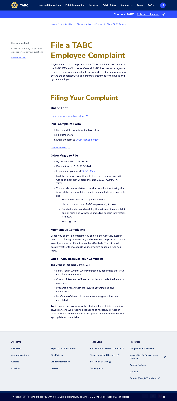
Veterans (55, 368)
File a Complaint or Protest (89, 24)
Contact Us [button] (126, 5)
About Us (16, 341)
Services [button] (93, 5)
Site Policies (57, 355)
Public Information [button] (74, 5)
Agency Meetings (20, 355)
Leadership (16, 348)
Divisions (15, 368)
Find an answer (18, 57)
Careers (15, 361)
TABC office (88, 171)
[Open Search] (163, 5)
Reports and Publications (63, 348)
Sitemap (134, 371)
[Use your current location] (164, 14)
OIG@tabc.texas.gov (87, 139)
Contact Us (66, 24)
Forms (140, 5)
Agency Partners (138, 365)
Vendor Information (60, 361)
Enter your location (148, 14)
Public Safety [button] (109, 5)
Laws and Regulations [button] (49, 5)
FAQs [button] (151, 5)
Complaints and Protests (142, 348)
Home (54, 24)
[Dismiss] (164, 397)
